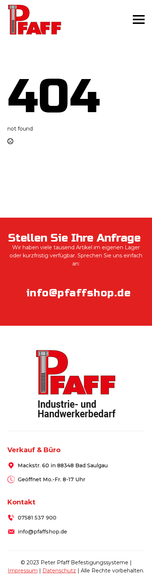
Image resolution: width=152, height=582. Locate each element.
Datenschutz (59, 570)
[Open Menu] (139, 19)
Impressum (23, 570)
